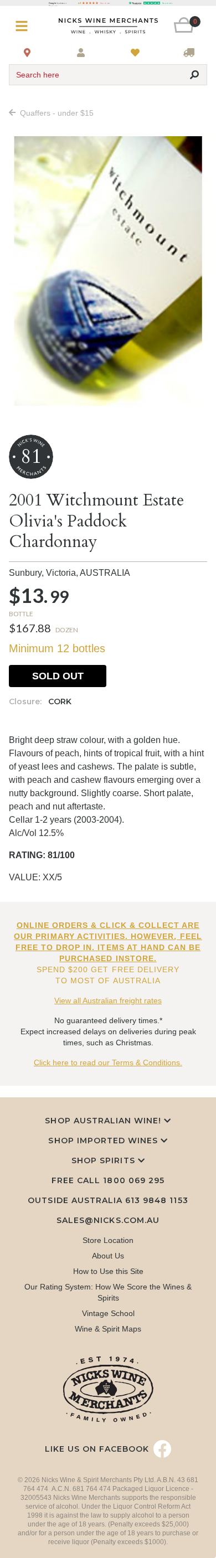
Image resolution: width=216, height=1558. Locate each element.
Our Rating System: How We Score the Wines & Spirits (108, 1292)
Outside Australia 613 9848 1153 (108, 1200)
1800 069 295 (133, 1180)
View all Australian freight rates (108, 1000)
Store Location (108, 1240)
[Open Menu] (25, 26)
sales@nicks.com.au (108, 1220)
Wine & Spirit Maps (108, 1328)
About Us (108, 1255)
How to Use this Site (108, 1271)
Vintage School (108, 1313)
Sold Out (58, 676)
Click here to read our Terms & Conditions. (108, 1062)
